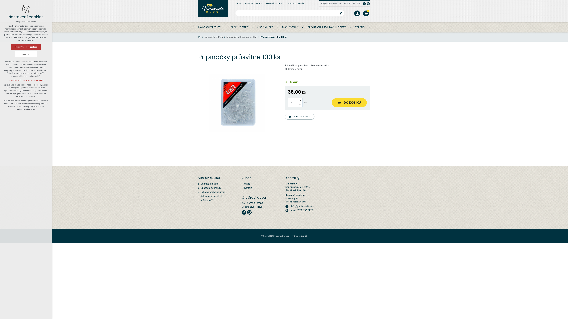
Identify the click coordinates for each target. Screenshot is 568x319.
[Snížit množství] (300, 105)
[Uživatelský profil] (357, 13)
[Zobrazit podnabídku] (226, 27)
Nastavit (25, 54)
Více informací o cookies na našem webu (25, 80)
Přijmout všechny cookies (26, 47)
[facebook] (364, 3)
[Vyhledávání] (289, 13)
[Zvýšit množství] (300, 100)
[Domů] (200, 36)
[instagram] (368, 3)
